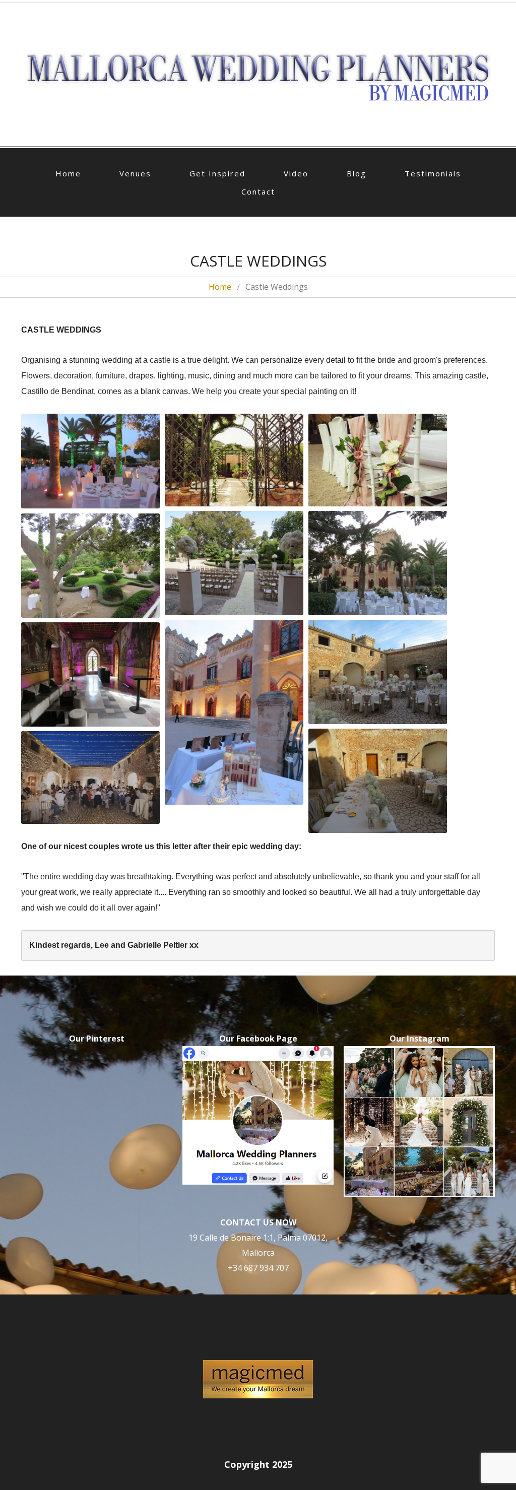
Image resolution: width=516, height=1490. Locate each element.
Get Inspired (217, 173)
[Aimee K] (234, 460)
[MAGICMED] (234, 563)
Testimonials (433, 173)
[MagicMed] (234, 563)
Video (296, 173)
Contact (258, 191)
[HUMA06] (90, 777)
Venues (135, 173)
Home (68, 173)
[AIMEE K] (234, 460)
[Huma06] (90, 777)
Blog (356, 173)
